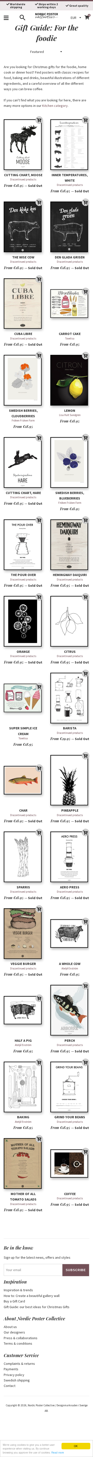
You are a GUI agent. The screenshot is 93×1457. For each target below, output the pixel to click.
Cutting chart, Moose (23, 175)
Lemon (69, 410)
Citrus (70, 651)
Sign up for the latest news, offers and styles (37, 1257)
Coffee (70, 1194)
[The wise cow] (23, 226)
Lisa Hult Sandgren (70, 415)
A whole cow (69, 963)
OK (76, 1446)
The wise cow (23, 257)
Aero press (69, 887)
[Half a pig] (23, 1010)
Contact (9, 1385)
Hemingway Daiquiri (70, 575)
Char (23, 810)
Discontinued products (23, 179)
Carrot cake (70, 334)
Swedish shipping (17, 1380)
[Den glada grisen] (70, 226)
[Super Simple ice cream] (23, 697)
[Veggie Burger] (23, 933)
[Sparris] (23, 857)
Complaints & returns (19, 1363)
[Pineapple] (70, 780)
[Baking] (23, 1086)
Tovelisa (69, 338)
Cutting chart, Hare (23, 493)
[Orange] (23, 621)
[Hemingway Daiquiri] (70, 544)
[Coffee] (70, 1163)
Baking (23, 1117)
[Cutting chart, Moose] (23, 144)
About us (10, 1327)
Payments (11, 1369)
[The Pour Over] (23, 544)
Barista (69, 728)
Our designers (14, 1332)
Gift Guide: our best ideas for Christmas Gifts (36, 1307)
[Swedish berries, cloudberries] (23, 380)
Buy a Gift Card (14, 1301)
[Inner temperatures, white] (70, 144)
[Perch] (70, 1010)
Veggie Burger (23, 963)
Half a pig (23, 1040)
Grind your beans (69, 1117)
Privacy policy (14, 1375)
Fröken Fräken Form (23, 420)
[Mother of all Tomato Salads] (23, 1163)
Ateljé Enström (70, 968)
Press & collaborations (20, 1338)
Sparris (23, 887)
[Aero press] (70, 857)
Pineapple (69, 810)
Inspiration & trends (18, 1290)
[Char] (23, 780)
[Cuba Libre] (23, 303)
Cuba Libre (23, 334)
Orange (23, 651)
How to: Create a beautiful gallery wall (32, 1295)
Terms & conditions (18, 1343)
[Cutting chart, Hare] (23, 462)
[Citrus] (70, 621)
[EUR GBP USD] (77, 17)
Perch (69, 1040)
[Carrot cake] (70, 303)
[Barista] (70, 697)
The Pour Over (23, 575)
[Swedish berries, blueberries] (70, 462)
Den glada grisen (70, 257)
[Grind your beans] (70, 1086)
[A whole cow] (70, 933)
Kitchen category (55, 105)
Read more (57, 1452)
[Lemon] (70, 380)
